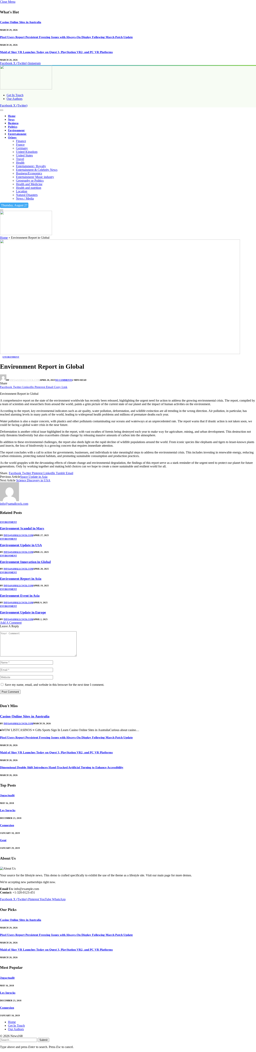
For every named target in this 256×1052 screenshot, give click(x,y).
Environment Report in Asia (20, 579)
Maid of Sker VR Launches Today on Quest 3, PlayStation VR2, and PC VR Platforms (56, 52)
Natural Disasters (27, 195)
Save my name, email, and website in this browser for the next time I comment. (54, 684)
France (20, 144)
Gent (3, 840)
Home (11, 116)
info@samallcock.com (25, 380)
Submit (43, 1039)
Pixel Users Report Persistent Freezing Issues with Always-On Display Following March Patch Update (66, 37)
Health (20, 162)
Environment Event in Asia (20, 596)
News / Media (25, 198)
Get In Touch (15, 95)
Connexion (7, 825)
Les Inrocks (7, 810)
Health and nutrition (28, 187)
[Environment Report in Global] (120, 353)
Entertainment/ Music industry (35, 177)
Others (12, 137)
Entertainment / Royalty (31, 166)
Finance (21, 141)
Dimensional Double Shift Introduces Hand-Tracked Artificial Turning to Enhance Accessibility (61, 767)
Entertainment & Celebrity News (36, 169)
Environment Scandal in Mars (22, 528)
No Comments (63, 380)
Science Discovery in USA (33, 480)
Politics (12, 126)
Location (21, 191)
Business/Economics (29, 173)
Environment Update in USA (21, 545)
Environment (16, 130)
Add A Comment (11, 622)
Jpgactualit (7, 795)
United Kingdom (26, 151)
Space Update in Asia (33, 476)
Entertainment (17, 134)
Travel (20, 159)
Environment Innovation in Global (25, 562)
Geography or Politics (30, 180)
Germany (22, 148)
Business (13, 123)
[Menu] (1, 110)
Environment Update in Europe (23, 612)
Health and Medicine (29, 184)
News (11, 119)
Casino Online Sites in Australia (20, 22)
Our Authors (14, 98)
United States (24, 155)
